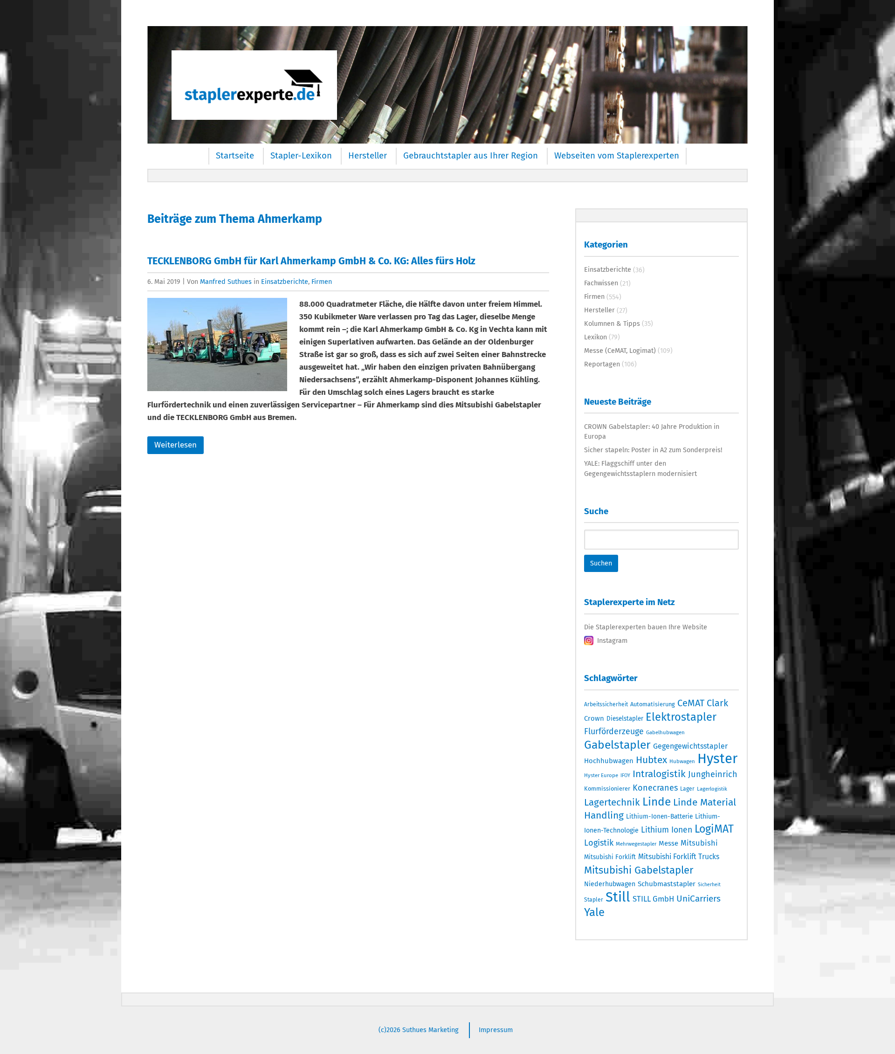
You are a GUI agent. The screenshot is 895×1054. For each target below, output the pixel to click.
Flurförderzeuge (614, 731)
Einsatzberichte (284, 281)
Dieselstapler (624, 719)
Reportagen (602, 364)
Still (618, 897)
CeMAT (690, 703)
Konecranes (655, 788)
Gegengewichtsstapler (690, 746)
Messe (668, 843)
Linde (656, 801)
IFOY (625, 775)
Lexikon (595, 337)
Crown (594, 718)
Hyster (717, 759)
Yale (594, 912)
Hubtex (651, 760)
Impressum (496, 1030)
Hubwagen (682, 761)
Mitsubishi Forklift (610, 857)
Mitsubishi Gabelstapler (639, 870)
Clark (717, 703)
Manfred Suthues (226, 281)
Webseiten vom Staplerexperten (616, 156)
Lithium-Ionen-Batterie (659, 816)
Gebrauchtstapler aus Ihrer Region (470, 156)
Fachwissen (601, 283)
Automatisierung (652, 704)
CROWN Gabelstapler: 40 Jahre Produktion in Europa (651, 431)
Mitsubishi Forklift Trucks (678, 856)
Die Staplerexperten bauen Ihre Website (645, 627)
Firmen (321, 281)
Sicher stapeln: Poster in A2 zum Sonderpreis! (653, 450)
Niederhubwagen (609, 884)
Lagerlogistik (712, 788)
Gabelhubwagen (665, 732)
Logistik (598, 843)
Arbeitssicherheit (606, 704)
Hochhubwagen (608, 761)
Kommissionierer (607, 788)
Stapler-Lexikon (301, 156)
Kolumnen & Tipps (612, 323)
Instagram (612, 640)
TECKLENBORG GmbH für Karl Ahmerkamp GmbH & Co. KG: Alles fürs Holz (311, 261)
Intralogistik (659, 774)
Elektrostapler (681, 716)
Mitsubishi (699, 843)
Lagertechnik (612, 802)
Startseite (235, 156)
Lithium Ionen (666, 830)
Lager (687, 788)
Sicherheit (709, 885)
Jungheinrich (712, 774)
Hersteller (367, 156)
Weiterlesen (175, 445)
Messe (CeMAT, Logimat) (620, 350)
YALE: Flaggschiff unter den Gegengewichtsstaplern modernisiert (640, 468)
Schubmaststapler (666, 884)
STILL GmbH (653, 898)
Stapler (593, 899)
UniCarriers (698, 898)
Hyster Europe (601, 775)
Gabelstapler (617, 745)
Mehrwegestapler (636, 843)
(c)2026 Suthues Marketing (419, 1030)
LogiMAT (714, 828)
